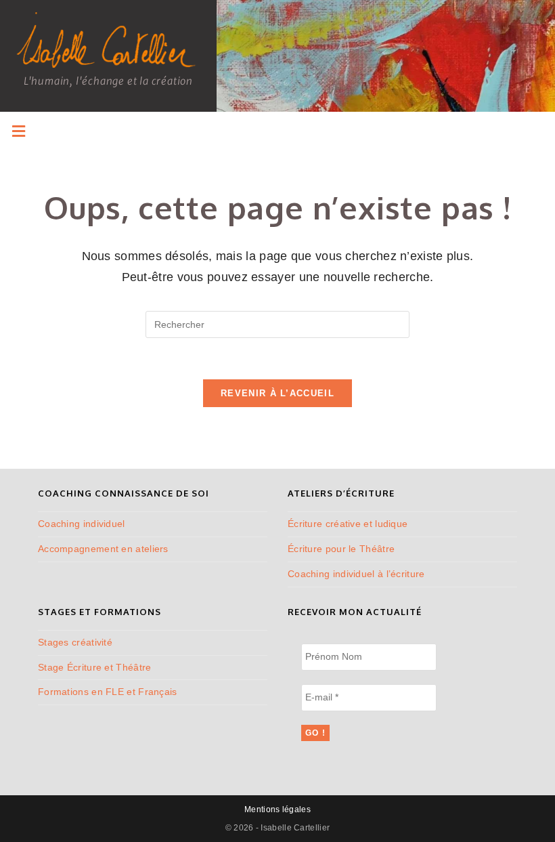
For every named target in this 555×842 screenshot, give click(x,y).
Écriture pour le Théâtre (341, 548)
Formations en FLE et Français (107, 691)
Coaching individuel (81, 523)
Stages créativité (75, 642)
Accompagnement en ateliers (103, 548)
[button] (18, 131)
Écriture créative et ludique (347, 523)
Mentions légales (277, 809)
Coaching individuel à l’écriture (356, 573)
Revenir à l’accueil (277, 393)
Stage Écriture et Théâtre (95, 667)
